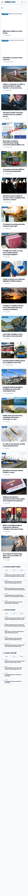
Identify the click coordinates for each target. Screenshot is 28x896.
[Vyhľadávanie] (22, 2)
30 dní (21, 570)
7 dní (14, 570)
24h (6, 570)
